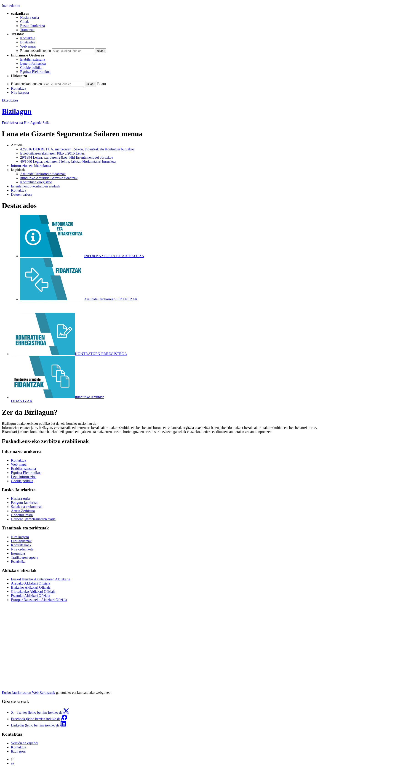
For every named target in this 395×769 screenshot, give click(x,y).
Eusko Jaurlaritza (32, 26)
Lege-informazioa (33, 63)
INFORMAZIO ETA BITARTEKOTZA (114, 256)
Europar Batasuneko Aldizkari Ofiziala (39, 600)
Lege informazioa (23, 477)
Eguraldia (18, 553)
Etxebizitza (10, 100)
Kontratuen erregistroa (36, 182)
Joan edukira (11, 6)
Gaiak (24, 22)
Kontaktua (27, 38)
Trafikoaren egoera (24, 557)
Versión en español (24, 743)
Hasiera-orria (29, 17)
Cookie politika (31, 67)
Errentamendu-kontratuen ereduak (35, 186)
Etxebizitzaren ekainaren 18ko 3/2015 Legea (52, 153)
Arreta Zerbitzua (23, 511)
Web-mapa (28, 46)
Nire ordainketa (22, 549)
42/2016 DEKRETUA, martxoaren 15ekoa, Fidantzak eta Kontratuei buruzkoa (77, 149)
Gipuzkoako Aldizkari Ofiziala (33, 591)
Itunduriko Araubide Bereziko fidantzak (48, 178)
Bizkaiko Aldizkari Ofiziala (31, 587)
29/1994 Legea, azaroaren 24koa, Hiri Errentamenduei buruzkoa (66, 157)
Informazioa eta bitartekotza (31, 166)
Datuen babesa (21, 194)
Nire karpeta (20, 92)
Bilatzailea (27, 42)
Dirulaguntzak (21, 541)
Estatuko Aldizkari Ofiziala (30, 596)
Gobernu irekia (22, 515)
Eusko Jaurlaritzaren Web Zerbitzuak (28, 692)
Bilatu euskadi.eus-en (35, 51)
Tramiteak (27, 30)
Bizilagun (17, 111)
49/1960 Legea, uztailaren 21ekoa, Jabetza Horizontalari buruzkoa (68, 161)
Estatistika (18, 561)
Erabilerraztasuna (32, 59)
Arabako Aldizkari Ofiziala (30, 583)
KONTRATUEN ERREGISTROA (101, 354)
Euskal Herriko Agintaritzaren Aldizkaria (40, 579)
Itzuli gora (18, 751)
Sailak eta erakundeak (27, 507)
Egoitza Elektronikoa (35, 72)
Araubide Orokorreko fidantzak (43, 174)
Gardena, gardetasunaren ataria (33, 519)
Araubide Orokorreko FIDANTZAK (111, 299)
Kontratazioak (21, 545)
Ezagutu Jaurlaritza (24, 503)
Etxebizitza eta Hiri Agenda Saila (26, 123)
